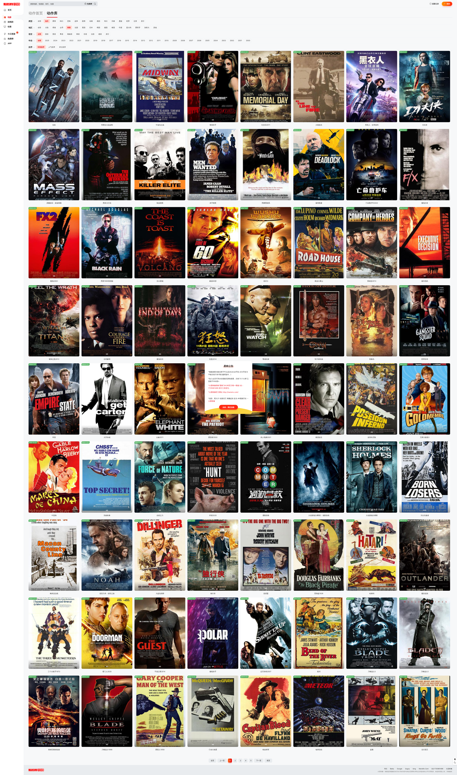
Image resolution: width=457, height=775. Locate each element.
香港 (54, 27)
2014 (135, 40)
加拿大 (146, 27)
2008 (183, 40)
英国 (83, 27)
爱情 (54, 21)
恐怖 (69, 21)
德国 (105, 27)
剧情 (83, 21)
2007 (191, 40)
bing (414, 769)
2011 (159, 40)
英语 (54, 34)
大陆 (46, 27)
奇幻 (105, 21)
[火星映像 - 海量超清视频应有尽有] (12, 3)
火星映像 (449, 769)
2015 (127, 40)
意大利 (128, 27)
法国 (76, 27)
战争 (76, 21)
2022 (71, 40)
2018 (103, 40)
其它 (142, 21)
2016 (119, 40)
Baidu (392, 769)
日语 (85, 34)
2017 (111, 40)
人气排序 (51, 47)
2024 (55, 40)
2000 (248, 40)
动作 (46, 21)
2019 (95, 40)
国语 (46, 34)
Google (399, 769)
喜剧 (98, 21)
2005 (207, 40)
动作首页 (36, 13)
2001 (240, 40)
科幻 (61, 21)
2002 (232, 40)
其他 (155, 27)
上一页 (222, 761)
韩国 (98, 27)
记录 (135, 21)
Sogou (407, 769)
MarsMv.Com (424, 769)
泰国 (113, 27)
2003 (224, 40)
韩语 (78, 34)
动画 (91, 21)
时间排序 (41, 47)
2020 (87, 40)
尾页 (268, 761)
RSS (385, 769)
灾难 (113, 21)
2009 (175, 40)
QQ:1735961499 (437, 769)
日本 (91, 27)
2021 (79, 40)
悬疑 (120, 21)
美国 (69, 27)
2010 (167, 40)
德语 (100, 34)
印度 (120, 27)
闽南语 (69, 34)
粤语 (61, 34)
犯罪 (128, 21)
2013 (143, 40)
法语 (92, 34)
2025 (47, 40)
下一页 (258, 761)
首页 (212, 761)
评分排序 (62, 47)
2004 (216, 40)
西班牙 (137, 27)
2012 (151, 40)
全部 (39, 21)
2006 (199, 40)
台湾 (61, 27)
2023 (63, 40)
